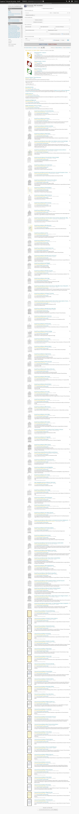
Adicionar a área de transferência (69, 52)
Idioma (69, 1)
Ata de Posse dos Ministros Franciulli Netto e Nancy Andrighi (46, 157)
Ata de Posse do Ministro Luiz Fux (41, 233)
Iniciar (26, 38)
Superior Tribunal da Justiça (12, 25)
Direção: (64, 47)
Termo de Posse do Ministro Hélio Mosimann (43, 799)
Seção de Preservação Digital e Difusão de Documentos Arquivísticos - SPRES (20, 34)
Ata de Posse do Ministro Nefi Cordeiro (42, 422)
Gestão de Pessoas (29, 93)
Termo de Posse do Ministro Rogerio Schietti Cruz (44, 701)
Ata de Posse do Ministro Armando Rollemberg (43, 111)
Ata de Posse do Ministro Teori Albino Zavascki (43, 512)
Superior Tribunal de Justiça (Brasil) (13, 19)
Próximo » (55, 809)
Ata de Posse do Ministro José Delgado (42, 263)
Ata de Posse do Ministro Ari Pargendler (42, 437)
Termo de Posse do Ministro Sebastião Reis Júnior (44, 626)
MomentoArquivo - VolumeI (40, 61)
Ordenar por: (53, 47)
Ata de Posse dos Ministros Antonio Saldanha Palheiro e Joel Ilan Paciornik (49, 580)
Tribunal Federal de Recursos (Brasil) (14, 28)
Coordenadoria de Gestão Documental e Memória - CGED (17, 36)
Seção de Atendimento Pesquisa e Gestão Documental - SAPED (18, 33)
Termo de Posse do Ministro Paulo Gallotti (43, 777)
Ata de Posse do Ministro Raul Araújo (41, 210)
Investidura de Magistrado (30, 100)
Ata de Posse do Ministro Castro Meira (42, 414)
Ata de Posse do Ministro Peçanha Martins (43, 187)
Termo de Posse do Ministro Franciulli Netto (43, 671)
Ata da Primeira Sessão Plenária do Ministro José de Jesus (46, 452)
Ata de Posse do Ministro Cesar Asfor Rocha (43, 165)
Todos (9, 9)
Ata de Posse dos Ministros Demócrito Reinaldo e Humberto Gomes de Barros (50, 149)
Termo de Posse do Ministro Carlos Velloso (43, 731)
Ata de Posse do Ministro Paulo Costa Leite (43, 361)
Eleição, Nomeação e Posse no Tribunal (33, 105)
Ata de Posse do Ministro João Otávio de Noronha (44, 369)
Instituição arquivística (13, 17)
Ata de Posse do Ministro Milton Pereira (42, 406)
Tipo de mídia (11, 45)
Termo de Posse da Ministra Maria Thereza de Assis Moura (46, 724)
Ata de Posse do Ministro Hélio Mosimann (42, 225)
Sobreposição (57, 40)
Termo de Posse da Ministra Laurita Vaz (42, 762)
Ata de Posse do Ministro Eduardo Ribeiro (42, 384)
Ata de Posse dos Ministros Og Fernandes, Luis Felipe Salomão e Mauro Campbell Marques (52, 603)
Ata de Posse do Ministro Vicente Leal (42, 240)
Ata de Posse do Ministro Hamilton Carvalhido (43, 126)
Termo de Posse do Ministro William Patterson (43, 754)
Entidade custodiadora (38, 19)
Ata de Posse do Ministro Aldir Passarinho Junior (44, 459)
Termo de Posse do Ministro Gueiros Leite (42, 656)
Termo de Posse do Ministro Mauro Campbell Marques (45, 747)
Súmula (9, 11)
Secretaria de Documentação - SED (13, 29)
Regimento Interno (57, 90)
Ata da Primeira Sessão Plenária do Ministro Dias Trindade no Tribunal (48, 429)
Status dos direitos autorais (29, 30)
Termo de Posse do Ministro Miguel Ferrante (43, 792)
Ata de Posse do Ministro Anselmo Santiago (43, 331)
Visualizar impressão (28, 47)
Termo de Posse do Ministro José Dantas (42, 633)
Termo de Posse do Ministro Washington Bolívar (44, 686)
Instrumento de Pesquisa (60, 26)
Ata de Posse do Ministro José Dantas (41, 118)
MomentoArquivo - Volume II (40, 52)
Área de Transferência (66, 1)
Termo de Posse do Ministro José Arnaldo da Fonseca (45, 716)
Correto (63, 40)
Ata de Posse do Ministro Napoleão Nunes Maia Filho (45, 308)
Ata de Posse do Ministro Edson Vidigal (42, 490)
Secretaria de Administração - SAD (13, 37)
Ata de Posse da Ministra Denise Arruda (42, 535)
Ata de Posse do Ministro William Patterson (43, 195)
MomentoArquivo (11, 15)
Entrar (76, 1)
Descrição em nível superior (37, 22)
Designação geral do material (52, 30)
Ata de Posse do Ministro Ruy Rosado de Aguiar (44, 527)
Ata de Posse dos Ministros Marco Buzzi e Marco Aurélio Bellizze (47, 558)
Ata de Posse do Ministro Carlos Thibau (42, 338)
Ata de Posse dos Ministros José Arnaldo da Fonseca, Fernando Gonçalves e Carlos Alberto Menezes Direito (56, 172)
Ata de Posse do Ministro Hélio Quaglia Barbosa (44, 565)
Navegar (24, 1)
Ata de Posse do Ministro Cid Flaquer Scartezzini (44, 293)
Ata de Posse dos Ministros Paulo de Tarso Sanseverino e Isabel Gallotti (48, 542)
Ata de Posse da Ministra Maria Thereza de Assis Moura (45, 180)
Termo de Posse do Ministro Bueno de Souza (43, 769)
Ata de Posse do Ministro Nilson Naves (42, 376)
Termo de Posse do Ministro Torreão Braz (42, 709)
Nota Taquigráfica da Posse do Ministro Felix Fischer (44, 482)
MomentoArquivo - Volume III (40, 68)
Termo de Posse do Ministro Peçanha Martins (43, 739)
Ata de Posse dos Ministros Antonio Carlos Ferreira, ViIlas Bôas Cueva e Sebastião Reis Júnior (53, 285)
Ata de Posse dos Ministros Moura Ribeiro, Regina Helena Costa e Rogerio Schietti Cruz (51, 595)
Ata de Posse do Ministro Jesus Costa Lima (42, 316)
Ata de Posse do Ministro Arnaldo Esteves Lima (43, 248)
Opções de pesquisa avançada (47, 8)
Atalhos (72, 1)
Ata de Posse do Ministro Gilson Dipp (41, 278)
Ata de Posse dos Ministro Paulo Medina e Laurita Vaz (45, 550)
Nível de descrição (12, 44)
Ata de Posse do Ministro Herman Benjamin (43, 497)
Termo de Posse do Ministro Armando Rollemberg (44, 611)
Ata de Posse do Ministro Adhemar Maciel (42, 346)
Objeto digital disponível (44, 26)
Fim (39, 38)
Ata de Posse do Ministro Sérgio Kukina (42, 133)
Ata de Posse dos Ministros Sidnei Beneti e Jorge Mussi (45, 573)
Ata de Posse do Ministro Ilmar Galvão (42, 399)
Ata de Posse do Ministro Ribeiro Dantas (42, 444)
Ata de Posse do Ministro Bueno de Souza (42, 202)
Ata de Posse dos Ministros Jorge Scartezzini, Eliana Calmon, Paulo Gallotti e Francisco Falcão (53, 301)
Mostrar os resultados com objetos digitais (47, 50)
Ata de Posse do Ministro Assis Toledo (42, 474)
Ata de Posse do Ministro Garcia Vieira (42, 505)
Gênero (9, 42)
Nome (9, 39)
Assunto (10, 41)
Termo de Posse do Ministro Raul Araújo (42, 784)
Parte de (10, 8)
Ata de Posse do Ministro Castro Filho (42, 391)
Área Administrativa (29, 87)
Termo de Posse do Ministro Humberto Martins (44, 679)
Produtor (10, 23)
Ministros (9, 12)
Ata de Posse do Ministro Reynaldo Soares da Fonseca (45, 255)
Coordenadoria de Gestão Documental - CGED (15, 32)
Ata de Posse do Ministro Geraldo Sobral (42, 323)
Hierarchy (35, 47)
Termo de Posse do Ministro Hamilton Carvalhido (44, 641)
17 (52, 809)
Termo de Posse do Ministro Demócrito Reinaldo (44, 663)
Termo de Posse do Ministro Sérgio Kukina (43, 648)
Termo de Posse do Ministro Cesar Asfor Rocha (43, 694)
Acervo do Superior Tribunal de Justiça (14, 13)
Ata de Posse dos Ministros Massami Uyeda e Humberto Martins (47, 588)
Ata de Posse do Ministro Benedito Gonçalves (43, 270)
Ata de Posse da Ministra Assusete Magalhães (43, 467)
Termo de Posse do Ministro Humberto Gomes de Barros (46, 618)
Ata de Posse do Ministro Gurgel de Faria (42, 354)
